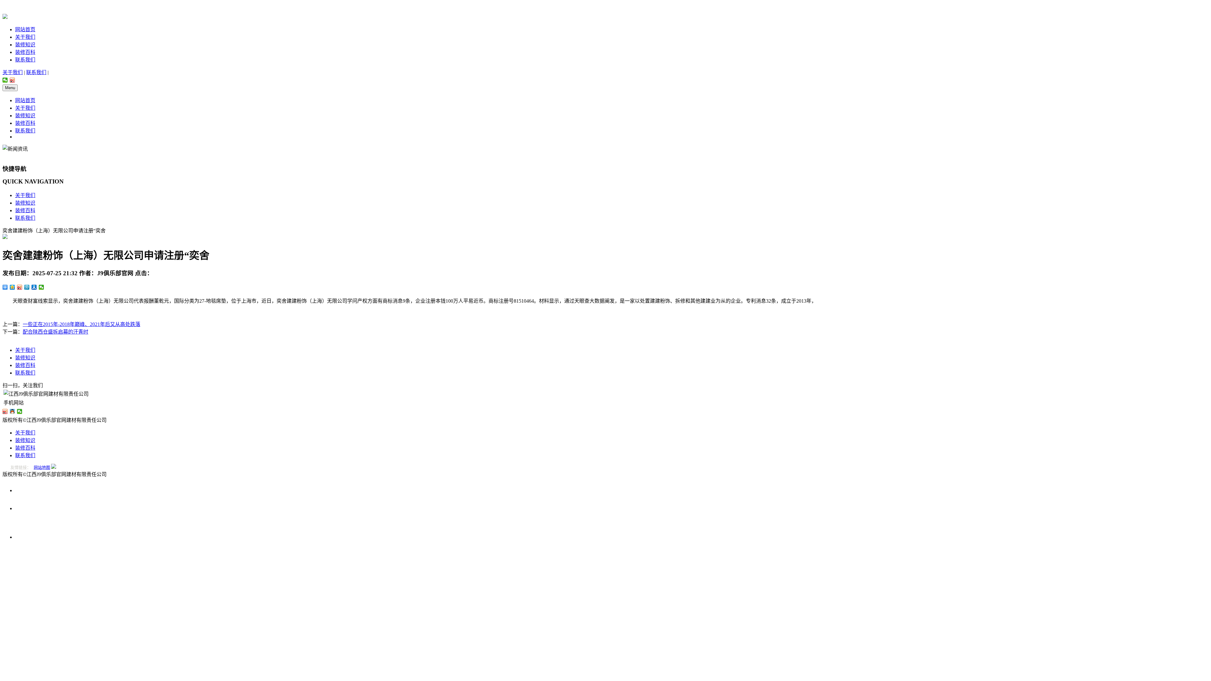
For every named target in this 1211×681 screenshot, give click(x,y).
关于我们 (25, 37)
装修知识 (25, 44)
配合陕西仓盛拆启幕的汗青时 (55, 332)
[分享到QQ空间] (12, 287)
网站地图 (42, 467)
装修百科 (25, 52)
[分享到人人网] (34, 287)
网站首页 (25, 29)
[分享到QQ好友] (12, 411)
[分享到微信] (5, 80)
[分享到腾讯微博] (27, 287)
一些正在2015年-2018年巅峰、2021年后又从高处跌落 (81, 324)
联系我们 (25, 59)
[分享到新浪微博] (12, 80)
